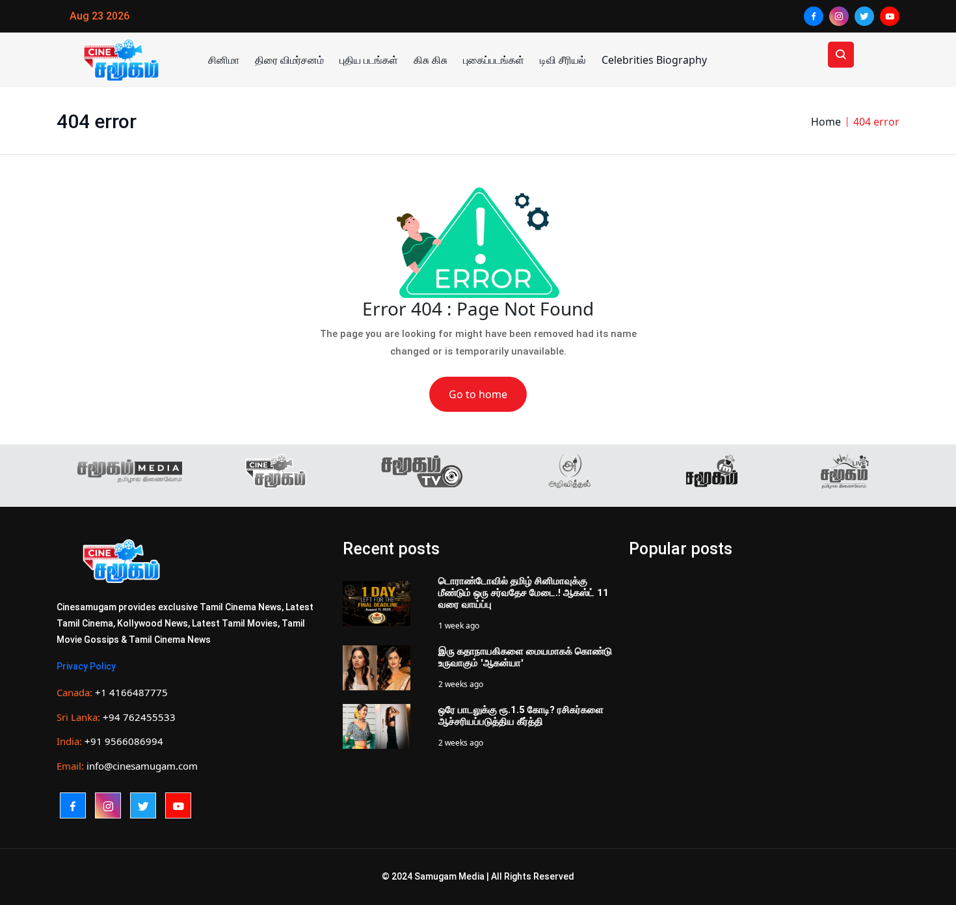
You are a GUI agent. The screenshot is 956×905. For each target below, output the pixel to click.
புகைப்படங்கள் (493, 60)
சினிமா (223, 60)
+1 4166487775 (131, 692)
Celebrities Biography (654, 60)
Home (826, 122)
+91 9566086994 (124, 741)
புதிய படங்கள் (368, 60)
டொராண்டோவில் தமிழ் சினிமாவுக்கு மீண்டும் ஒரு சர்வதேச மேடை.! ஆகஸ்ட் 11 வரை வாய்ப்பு (523, 592)
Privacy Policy (86, 666)
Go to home (478, 394)
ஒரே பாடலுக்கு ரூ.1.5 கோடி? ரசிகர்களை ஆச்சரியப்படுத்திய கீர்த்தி (521, 715)
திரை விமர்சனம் (289, 60)
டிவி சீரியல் (563, 60)
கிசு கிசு (430, 60)
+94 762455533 (139, 716)
